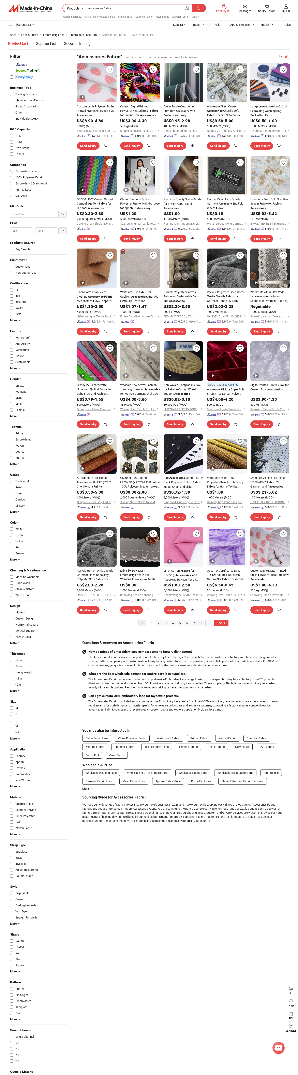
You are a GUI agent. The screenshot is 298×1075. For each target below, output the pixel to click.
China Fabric (125, 16)
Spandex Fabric (124, 747)
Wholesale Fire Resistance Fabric (147, 773)
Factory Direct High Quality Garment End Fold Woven (225, 203)
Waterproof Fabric (168, 738)
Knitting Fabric (95, 747)
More (85, 788)
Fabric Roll (92, 755)
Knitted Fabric (227, 738)
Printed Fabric (199, 738)
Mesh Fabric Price (134, 781)
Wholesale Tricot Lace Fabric (235, 773)
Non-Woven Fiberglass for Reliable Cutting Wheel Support (182, 389)
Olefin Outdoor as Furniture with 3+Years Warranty (179, 110)
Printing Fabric (188, 747)
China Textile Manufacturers (99, 16)
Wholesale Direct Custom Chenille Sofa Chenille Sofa (224, 110)
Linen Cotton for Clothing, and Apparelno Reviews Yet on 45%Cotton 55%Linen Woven (181, 575)
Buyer (196, 25)
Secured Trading (77, 43)
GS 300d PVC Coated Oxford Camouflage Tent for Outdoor (95, 203)
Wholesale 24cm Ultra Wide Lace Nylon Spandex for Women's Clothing (269, 296)
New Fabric (242, 747)
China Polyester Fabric (132, 738)
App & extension (240, 25)
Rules (287, 25)
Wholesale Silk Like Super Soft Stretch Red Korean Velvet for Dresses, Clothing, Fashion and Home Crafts (225, 391)
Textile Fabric (216, 747)
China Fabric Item (97, 738)
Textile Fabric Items (157, 747)
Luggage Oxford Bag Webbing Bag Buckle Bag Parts (268, 110)
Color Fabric (116, 755)
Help (217, 25)
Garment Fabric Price (99, 781)
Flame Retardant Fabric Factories (243, 781)
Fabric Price (271, 773)
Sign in (286, 11)
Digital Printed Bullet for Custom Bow (269, 387)
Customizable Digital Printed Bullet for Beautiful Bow (269, 575)
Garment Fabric (143, 16)
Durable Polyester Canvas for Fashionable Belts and (181, 296)
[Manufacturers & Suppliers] (30, 8)
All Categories (22, 25)
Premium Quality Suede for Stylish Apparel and (183, 203)
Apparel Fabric (180, 16)
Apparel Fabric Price (168, 781)
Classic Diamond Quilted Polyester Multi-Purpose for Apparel (140, 203)
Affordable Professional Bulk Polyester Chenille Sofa (94, 482)
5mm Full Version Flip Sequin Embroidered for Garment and (268, 482)
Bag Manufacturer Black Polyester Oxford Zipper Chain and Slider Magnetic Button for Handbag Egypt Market (183, 482)
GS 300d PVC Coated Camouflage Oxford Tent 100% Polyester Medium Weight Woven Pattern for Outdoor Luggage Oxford (140, 482)
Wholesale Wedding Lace (101, 773)
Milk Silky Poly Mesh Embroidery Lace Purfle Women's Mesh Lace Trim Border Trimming (137, 575)
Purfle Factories (201, 781)
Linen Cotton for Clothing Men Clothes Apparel (94, 296)
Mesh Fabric (162, 16)
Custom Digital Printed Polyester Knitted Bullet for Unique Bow (139, 110)
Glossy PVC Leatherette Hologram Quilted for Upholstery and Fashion (94, 389)
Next (220, 623)
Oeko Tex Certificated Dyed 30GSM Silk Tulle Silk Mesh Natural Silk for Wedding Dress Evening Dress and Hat (226, 575)
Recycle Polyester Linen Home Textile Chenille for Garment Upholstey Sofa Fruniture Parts (225, 296)
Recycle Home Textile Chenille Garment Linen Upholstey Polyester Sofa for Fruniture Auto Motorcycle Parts (95, 575)
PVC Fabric (267, 747)
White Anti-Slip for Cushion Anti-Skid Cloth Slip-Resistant (139, 296)
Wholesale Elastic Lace (193, 773)
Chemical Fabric (257, 738)
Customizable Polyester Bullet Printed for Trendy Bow (95, 110)
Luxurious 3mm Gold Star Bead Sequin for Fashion (269, 203)
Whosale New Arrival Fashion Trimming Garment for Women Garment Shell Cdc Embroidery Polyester (140, 389)
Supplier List (46, 43)
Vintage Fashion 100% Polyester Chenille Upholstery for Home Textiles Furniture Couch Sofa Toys (225, 482)
